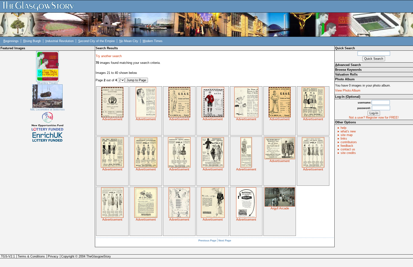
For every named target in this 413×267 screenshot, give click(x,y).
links (344, 138)
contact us (348, 149)
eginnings (11, 41)
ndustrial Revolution (59, 41)
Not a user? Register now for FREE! (374, 117)
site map (347, 135)
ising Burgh (32, 41)
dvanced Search (348, 65)
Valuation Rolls (346, 74)
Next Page (224, 240)
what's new (348, 131)
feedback (347, 145)
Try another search (109, 56)
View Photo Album (347, 90)
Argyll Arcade (280, 208)
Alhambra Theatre (47, 83)
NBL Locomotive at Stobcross (47, 109)
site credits (348, 153)
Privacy (53, 256)
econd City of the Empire (96, 41)
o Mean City (128, 41)
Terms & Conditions (31, 256)
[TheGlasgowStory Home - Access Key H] (40, 6)
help (343, 128)
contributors (349, 142)
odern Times (153, 41)
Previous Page (207, 240)
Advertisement (112, 119)
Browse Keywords (348, 69)
